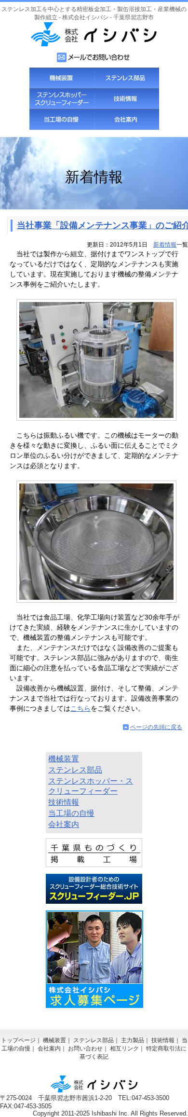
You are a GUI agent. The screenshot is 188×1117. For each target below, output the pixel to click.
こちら (80, 708)
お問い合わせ (85, 1048)
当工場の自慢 (61, 119)
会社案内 (126, 119)
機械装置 (61, 78)
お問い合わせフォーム (94, 57)
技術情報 (126, 98)
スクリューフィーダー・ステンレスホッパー (61, 98)
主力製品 (132, 1040)
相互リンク (124, 1048)
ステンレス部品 (126, 78)
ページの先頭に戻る (156, 727)
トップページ (18, 1040)
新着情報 (164, 244)
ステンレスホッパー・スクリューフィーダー (90, 786)
